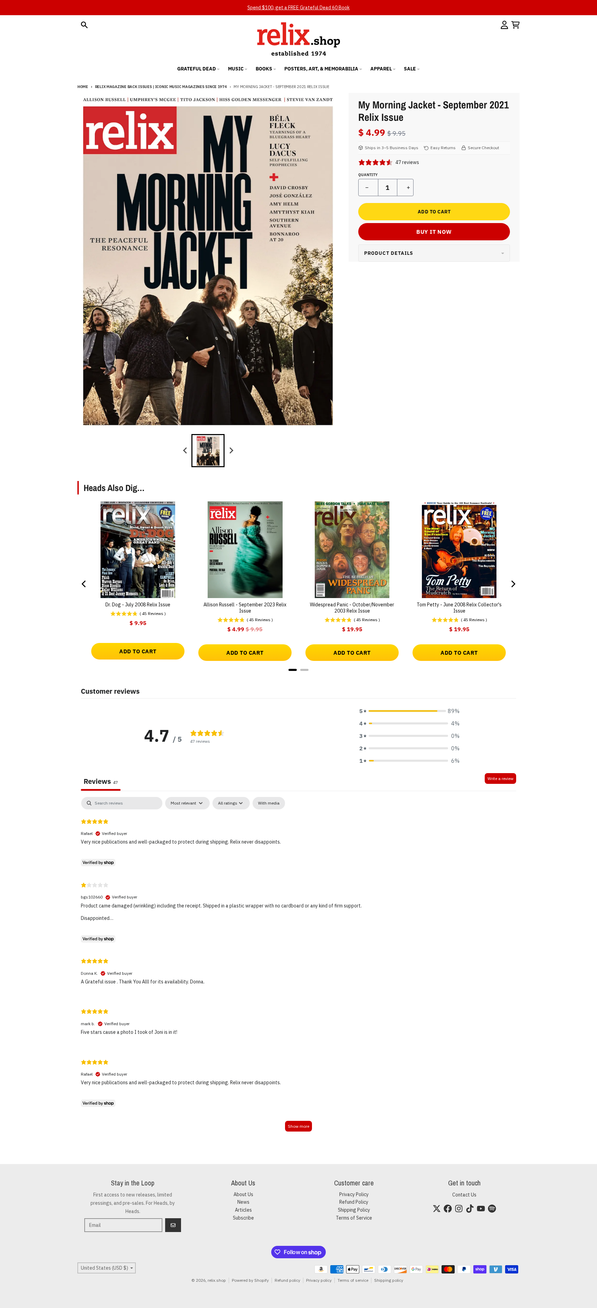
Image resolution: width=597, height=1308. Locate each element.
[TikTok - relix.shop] (470, 1208)
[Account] (504, 25)
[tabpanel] (298, 967)
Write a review (500, 778)
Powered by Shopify (250, 1280)
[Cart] (515, 25)
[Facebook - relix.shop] (448, 1208)
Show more (298, 1126)
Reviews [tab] (101, 781)
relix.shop (217, 1280)
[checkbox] (269, 803)
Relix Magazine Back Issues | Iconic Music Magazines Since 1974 (161, 86)
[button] (409, 711)
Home (82, 86)
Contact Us (464, 1195)
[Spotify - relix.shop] (492, 1208)
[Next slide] (231, 451)
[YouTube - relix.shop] (481, 1208)
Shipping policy (388, 1280)
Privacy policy (319, 1280)
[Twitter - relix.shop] (437, 1208)
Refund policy (287, 1280)
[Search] (84, 25)
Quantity (368, 174)
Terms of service (353, 1280)
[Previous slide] (185, 451)
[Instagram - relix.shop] (459, 1208)
